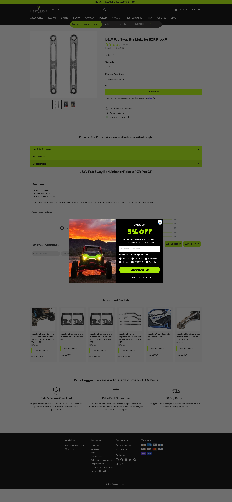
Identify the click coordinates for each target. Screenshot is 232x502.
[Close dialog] (160, 222)
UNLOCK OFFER (139, 270)
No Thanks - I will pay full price (140, 277)
